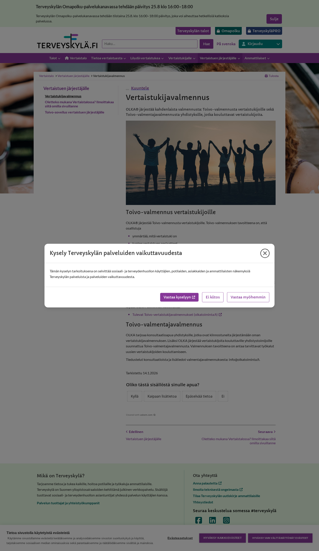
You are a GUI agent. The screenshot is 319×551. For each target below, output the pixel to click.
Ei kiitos (213, 297)
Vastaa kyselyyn (177, 297)
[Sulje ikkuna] (265, 253)
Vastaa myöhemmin (248, 297)
